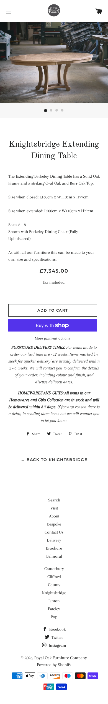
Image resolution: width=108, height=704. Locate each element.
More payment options (52, 338)
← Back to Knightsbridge (54, 459)
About (54, 516)
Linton (54, 600)
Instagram (57, 645)
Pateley (54, 608)
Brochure (54, 548)
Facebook (57, 629)
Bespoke (54, 524)
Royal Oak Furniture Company (60, 657)
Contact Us (54, 532)
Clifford (54, 576)
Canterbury (54, 568)
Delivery (54, 540)
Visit (54, 508)
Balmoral (54, 556)
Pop (54, 616)
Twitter (56, 637)
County (54, 584)
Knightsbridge (54, 592)
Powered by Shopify (54, 664)
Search (54, 500)
